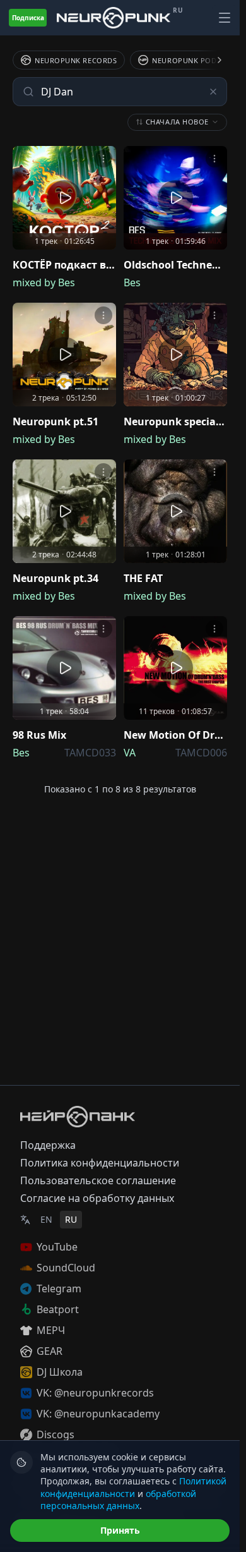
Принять (120, 1530)
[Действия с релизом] (103, 158)
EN (46, 1219)
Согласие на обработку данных (97, 1198)
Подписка (28, 17)
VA (130, 753)
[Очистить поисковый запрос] (213, 91)
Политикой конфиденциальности (133, 1487)
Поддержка (48, 1145)
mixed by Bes (44, 282)
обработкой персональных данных (118, 1500)
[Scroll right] (212, 60)
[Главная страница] (113, 17)
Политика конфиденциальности (99, 1163)
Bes (132, 282)
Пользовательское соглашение (98, 1180)
